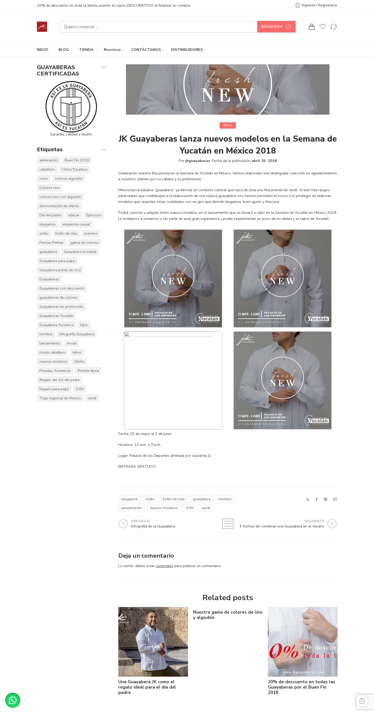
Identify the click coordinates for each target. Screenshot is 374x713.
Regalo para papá (54, 388)
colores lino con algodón (60, 196)
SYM (190, 507)
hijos (84, 324)
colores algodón (68, 178)
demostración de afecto (59, 205)
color (43, 178)
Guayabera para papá (57, 260)
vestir (206, 507)
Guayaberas (49, 279)
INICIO (42, 49)
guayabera (201, 499)
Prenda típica (88, 370)
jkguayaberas (197, 160)
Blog (227, 125)
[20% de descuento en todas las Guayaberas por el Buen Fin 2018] (303, 642)
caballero (47, 169)
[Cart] (311, 26)
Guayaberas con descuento (61, 288)
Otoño (79, 361)
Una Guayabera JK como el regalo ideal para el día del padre (147, 687)
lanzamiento (131, 507)
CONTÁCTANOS (146, 49)
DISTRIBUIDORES (187, 49)
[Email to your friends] (335, 499)
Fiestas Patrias (51, 242)
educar (73, 215)
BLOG (64, 49)
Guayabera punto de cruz (60, 269)
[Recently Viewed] (362, 701)
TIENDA (86, 49)
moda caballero (52, 352)
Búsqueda (272, 26)
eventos (90, 233)
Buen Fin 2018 (77, 160)
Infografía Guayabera (76, 334)
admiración (48, 160)
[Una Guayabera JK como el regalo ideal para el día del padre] (153, 642)
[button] (12, 700)
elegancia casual (76, 224)
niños (77, 352)
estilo (150, 499)
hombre (225, 499)
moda (72, 343)
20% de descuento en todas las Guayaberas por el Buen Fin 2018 (301, 687)
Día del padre (50, 215)
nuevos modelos (164, 507)
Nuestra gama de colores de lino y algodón (228, 615)
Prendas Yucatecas (55, 370)
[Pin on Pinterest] (326, 499)
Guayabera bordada (80, 251)
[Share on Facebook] (317, 499)
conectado (164, 565)
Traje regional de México (60, 398)
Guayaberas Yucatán (56, 315)
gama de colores (84, 242)
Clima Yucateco (75, 169)
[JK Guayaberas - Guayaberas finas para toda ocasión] (42, 27)
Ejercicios (94, 215)
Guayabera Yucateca (56, 324)
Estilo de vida (174, 499)
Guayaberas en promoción (61, 306)
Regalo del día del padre (59, 379)
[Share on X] (308, 500)
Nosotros (112, 49)
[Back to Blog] (228, 524)
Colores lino (49, 187)
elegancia (129, 499)
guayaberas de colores (58, 297)
